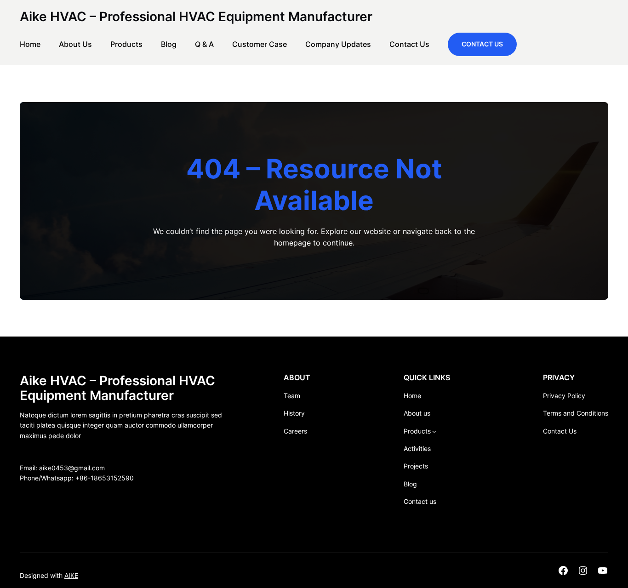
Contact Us (482, 44)
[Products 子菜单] (434, 431)
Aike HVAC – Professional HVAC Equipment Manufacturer (196, 16)
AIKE (71, 575)
